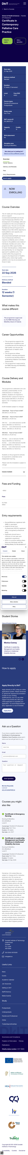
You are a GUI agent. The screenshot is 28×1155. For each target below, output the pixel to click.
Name (4, 743)
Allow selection (14, 601)
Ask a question (19, 41)
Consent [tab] (5, 551)
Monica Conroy (10, 643)
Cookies (14, 1150)
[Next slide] (23, 659)
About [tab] (23, 551)
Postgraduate (6, 1008)
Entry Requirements (9, 174)
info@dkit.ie (8, 956)
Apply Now (7, 710)
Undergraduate (6, 1012)
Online (4, 1020)
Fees (4, 170)
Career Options (8, 163)
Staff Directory (6, 992)
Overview (6, 159)
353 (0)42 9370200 (11, 952)
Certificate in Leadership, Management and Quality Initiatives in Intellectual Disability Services (15, 841)
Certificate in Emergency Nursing (15, 815)
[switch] (24, 581)
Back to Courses (9, 9)
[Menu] (24, 3)
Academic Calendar (8, 980)
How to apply (6, 41)
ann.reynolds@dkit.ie (8, 790)
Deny (14, 606)
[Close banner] (25, 547)
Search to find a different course (14, 153)
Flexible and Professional (9, 1016)
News (3, 972)
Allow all (14, 597)
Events (4, 976)
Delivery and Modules (10, 166)
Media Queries (6, 996)
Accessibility (6, 1150)
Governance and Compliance (11, 1037)
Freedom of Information (9, 1041)
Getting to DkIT (6, 988)
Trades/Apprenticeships (9, 1024)
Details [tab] (14, 551)
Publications (5, 1045)
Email (3, 752)
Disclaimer (22, 1150)
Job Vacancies (6, 984)
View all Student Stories (9, 623)
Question (5, 761)
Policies (21, 1041)
